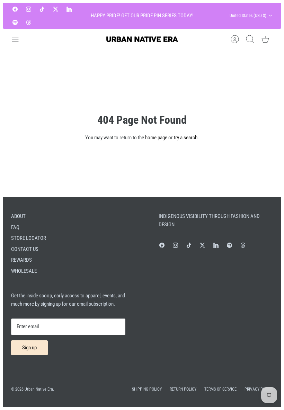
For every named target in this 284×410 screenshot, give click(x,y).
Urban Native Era (39, 389)
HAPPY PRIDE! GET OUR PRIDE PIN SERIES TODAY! (142, 15)
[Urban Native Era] (142, 39)
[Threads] (28, 22)
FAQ (15, 227)
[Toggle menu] (18, 39)
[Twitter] (55, 9)
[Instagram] (28, 9)
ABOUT (18, 216)
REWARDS (21, 260)
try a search (185, 137)
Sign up (29, 347)
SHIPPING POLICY (147, 389)
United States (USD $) (248, 15)
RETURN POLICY (183, 389)
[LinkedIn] (69, 9)
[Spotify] (15, 22)
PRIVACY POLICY (259, 389)
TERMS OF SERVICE (220, 389)
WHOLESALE (24, 271)
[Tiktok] (42, 9)
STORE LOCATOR (28, 238)
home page (156, 137)
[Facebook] (15, 9)
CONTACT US (24, 249)
